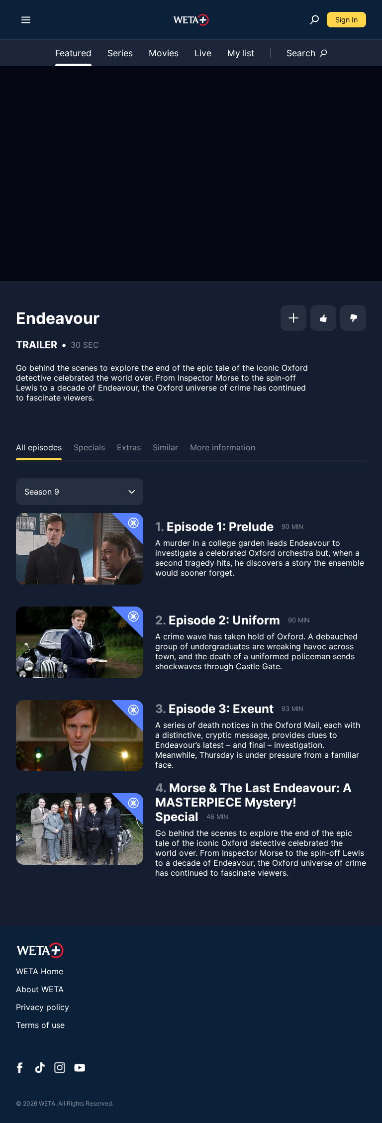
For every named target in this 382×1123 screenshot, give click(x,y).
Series (120, 53)
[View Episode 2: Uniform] (79, 642)
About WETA (40, 989)
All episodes (39, 447)
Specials (89, 447)
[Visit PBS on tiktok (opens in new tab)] (40, 1069)
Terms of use (40, 1025)
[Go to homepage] (191, 20)
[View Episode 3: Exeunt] (79, 736)
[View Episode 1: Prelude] (79, 549)
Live (202, 53)
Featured (73, 53)
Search (300, 53)
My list (240, 53)
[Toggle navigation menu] (26, 20)
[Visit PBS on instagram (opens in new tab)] (60, 1069)
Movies (164, 53)
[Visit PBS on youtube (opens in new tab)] (80, 1069)
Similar (165, 447)
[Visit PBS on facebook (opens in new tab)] (20, 1069)
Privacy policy (42, 1007)
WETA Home (39, 971)
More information (222, 447)
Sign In (346, 19)
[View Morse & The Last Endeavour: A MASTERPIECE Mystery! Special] (79, 829)
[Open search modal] (314, 20)
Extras (129, 447)
